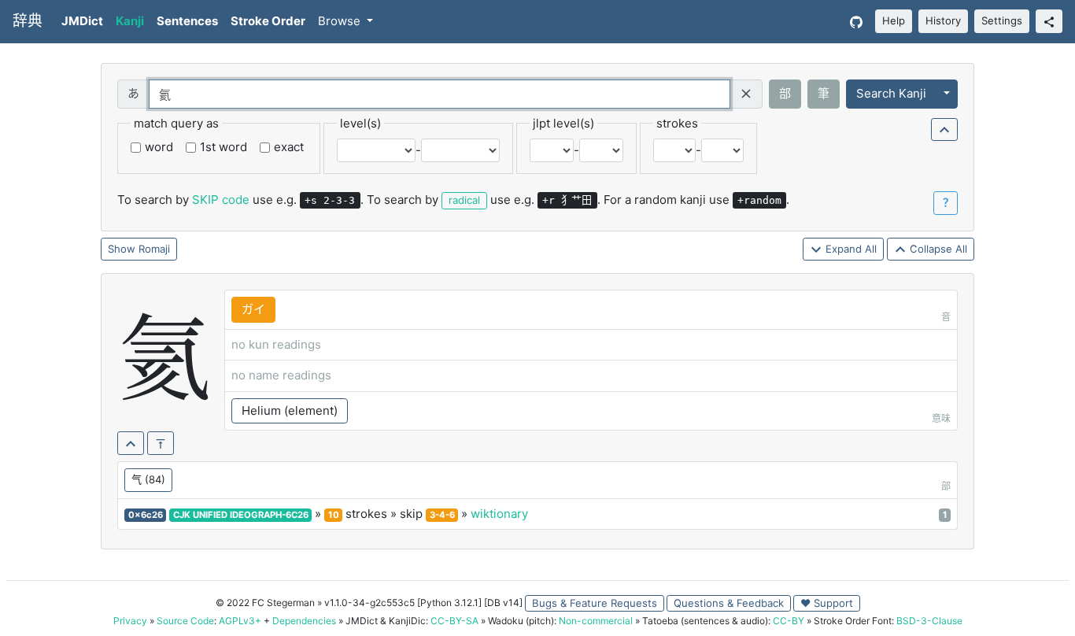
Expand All (849, 248)
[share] (1049, 21)
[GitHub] (856, 21)
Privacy (130, 621)
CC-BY (788, 621)
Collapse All (937, 248)
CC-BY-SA (454, 621)
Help (893, 20)
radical (464, 200)
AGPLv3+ (240, 621)
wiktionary (499, 513)
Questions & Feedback (729, 603)
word (159, 146)
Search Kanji (891, 93)
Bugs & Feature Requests (594, 603)
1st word (223, 146)
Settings (1001, 20)
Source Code (185, 621)
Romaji (154, 248)
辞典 (27, 21)
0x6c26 (145, 514)
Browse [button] (341, 20)
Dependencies (304, 621)
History (943, 20)
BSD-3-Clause (929, 621)
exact (289, 146)
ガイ (253, 308)
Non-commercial (596, 621)
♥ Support (826, 603)
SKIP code (220, 199)
